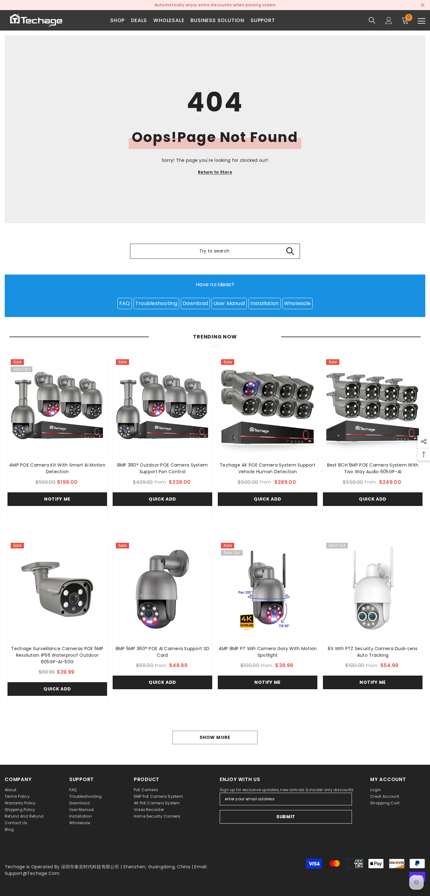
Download (195, 303)
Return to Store (215, 172)
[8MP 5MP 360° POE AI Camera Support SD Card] (162, 589)
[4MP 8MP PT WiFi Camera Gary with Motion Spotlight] (267, 589)
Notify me (57, 499)
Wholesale (297, 303)
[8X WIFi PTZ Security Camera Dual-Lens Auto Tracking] (372, 589)
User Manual (229, 303)
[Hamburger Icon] (421, 21)
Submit (285, 817)
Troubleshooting (156, 303)
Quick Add (162, 499)
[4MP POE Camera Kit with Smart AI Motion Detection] (57, 406)
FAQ (124, 303)
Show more (215, 737)
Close (422, 5)
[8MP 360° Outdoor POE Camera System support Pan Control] (162, 406)
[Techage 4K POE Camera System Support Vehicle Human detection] (267, 406)
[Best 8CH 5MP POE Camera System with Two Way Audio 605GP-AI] (372, 406)
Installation (264, 303)
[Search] (372, 20)
